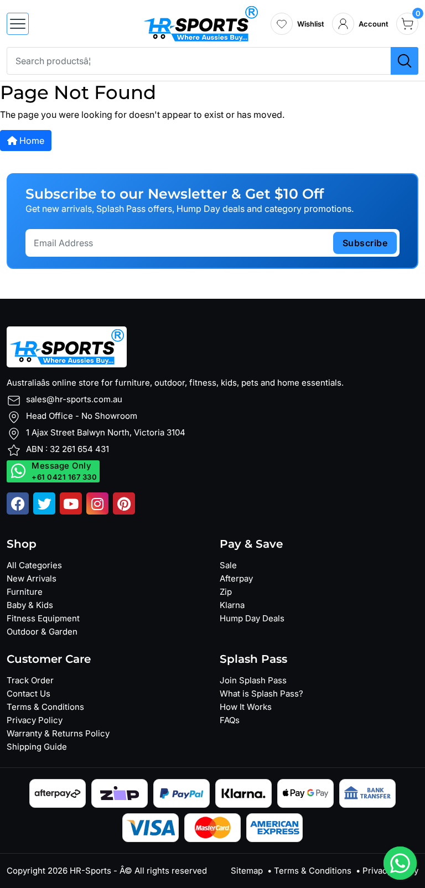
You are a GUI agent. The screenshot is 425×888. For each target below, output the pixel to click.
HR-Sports (90, 870)
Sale (228, 565)
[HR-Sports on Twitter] (44, 503)
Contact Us (28, 693)
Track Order (30, 680)
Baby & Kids (30, 605)
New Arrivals (31, 578)
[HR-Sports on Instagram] (97, 503)
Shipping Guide (37, 746)
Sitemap (247, 870)
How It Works (246, 707)
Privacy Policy (35, 720)
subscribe (365, 242)
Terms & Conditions (45, 707)
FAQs (230, 720)
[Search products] (404, 61)
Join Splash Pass (253, 680)
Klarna (232, 605)
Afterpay (236, 578)
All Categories (34, 565)
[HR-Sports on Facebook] (18, 503)
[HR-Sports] (200, 22)
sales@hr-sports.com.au (74, 399)
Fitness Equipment (43, 618)
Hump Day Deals (252, 618)
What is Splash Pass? (261, 693)
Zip (226, 591)
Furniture (25, 591)
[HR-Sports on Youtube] (71, 503)
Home (30, 140)
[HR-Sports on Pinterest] (124, 503)
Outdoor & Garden (42, 631)
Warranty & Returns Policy (58, 733)
